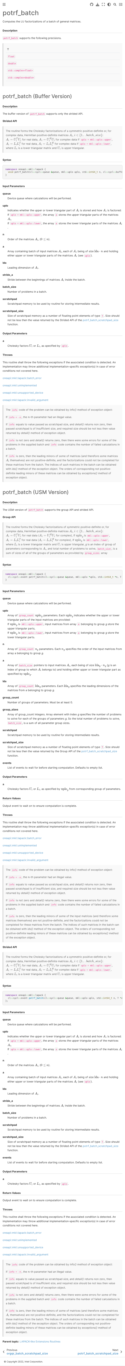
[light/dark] (109, 4)
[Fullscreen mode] (103, 4)
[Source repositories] (92, 4)
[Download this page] (98, 4)
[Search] (115, 4)
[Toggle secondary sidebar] (121, 4)
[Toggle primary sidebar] (4, 4)
